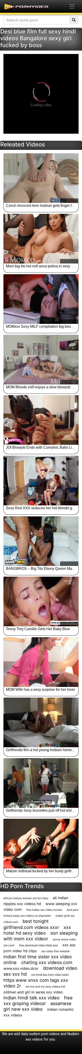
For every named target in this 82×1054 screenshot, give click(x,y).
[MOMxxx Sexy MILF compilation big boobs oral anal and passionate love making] (41, 299)
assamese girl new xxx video (37, 1006)
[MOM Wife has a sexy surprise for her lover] (41, 662)
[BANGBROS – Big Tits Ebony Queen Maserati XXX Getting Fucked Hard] (41, 541)
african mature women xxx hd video (25, 898)
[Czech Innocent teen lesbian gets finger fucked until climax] (41, 178)
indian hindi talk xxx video (31, 997)
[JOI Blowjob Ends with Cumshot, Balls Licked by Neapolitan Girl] (41, 420)
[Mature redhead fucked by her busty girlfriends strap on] (41, 843)
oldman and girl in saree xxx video (33, 992)
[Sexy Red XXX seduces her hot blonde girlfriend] (41, 480)
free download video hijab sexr (38, 945)
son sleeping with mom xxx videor (40, 935)
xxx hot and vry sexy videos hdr (45, 986)
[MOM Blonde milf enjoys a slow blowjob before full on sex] (41, 359)
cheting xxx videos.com (46, 962)
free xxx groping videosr (38, 1000)
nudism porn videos (44, 1034)
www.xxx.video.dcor (20, 968)
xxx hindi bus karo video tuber (50, 974)
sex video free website (55, 951)
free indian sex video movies (44, 909)
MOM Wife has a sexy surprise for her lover (40, 689)
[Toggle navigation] (72, 6)
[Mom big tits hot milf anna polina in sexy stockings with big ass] (41, 239)
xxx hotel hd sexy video (37, 930)
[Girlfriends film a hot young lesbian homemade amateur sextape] (41, 722)
